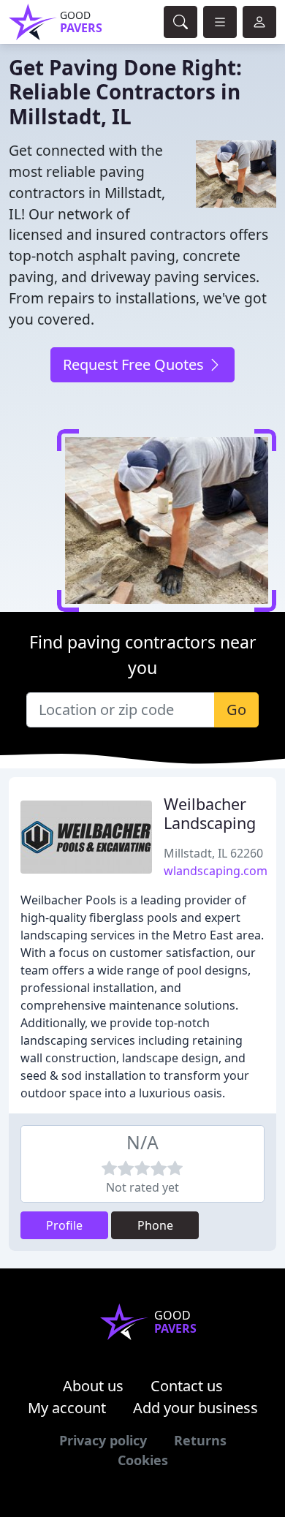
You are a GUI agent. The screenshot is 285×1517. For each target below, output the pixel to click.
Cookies (143, 1460)
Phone (155, 1225)
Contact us (187, 1386)
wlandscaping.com (215, 871)
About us (93, 1386)
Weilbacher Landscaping (210, 813)
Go (236, 709)
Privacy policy (103, 1440)
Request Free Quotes (135, 364)
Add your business (195, 1408)
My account (67, 1408)
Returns (200, 1440)
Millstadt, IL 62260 (213, 853)
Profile (64, 1225)
